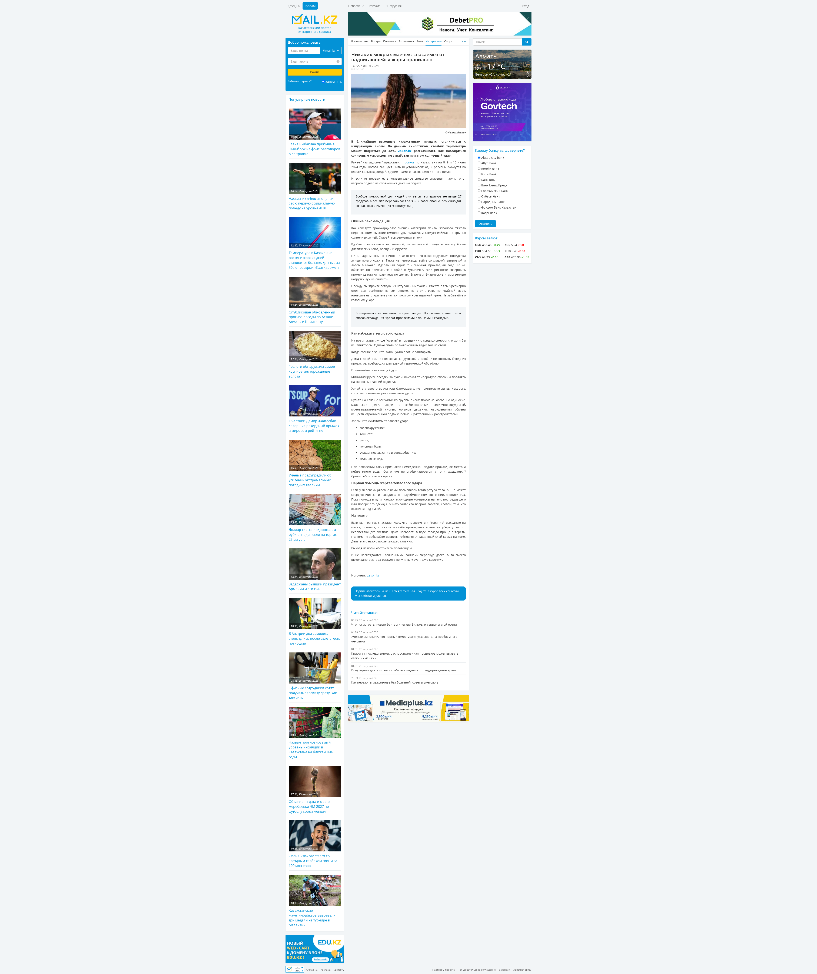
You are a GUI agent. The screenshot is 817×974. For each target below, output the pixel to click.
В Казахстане (359, 41)
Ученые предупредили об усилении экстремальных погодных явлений (310, 476)
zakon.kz (373, 575)
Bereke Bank (490, 169)
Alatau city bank (492, 158)
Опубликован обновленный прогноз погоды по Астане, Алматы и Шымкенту (312, 313)
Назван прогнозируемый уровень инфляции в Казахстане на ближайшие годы (311, 746)
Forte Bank (488, 174)
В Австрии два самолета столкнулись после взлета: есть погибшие (314, 635)
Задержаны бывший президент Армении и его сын (315, 583)
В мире (375, 41)
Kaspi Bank (489, 213)
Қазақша (294, 6)
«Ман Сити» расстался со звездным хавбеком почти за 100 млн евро (313, 857)
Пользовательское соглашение (477, 969)
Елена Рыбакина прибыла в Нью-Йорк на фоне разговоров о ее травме (314, 145)
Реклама (374, 6)
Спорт (448, 41)
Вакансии (504, 969)
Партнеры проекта (443, 969)
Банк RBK (488, 180)
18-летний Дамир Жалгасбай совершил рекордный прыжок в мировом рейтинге (314, 422)
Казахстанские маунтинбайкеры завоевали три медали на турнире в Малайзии (312, 914)
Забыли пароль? (299, 81)
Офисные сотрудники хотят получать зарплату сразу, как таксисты (313, 689)
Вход (525, 6)
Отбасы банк (490, 196)
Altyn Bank (488, 163)
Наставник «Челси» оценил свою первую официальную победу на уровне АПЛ (312, 199)
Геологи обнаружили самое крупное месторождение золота (312, 368)
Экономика (406, 41)
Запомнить (334, 82)
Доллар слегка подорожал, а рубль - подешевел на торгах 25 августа (313, 531)
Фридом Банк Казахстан (499, 207)
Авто (420, 41)
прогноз (408, 162)
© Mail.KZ (311, 969)
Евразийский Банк (494, 191)
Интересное (433, 41)
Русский (310, 6)
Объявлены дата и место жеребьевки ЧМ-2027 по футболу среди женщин (309, 803)
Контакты (338, 969)
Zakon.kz (404, 151)
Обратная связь (522, 969)
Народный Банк (492, 202)
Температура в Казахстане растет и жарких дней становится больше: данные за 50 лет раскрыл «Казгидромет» (314, 257)
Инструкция (393, 6)
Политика (389, 41)
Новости (355, 6)
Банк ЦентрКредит (495, 185)
